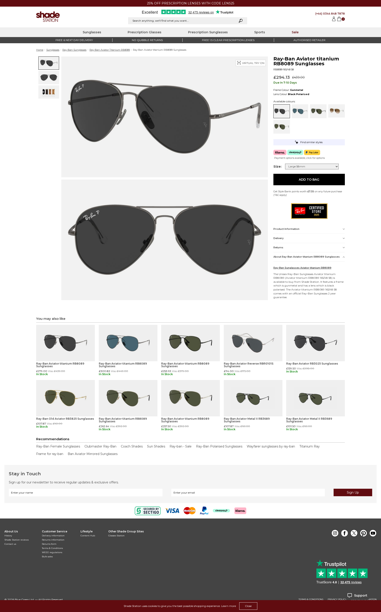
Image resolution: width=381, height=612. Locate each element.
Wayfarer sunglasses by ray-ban (271, 446)
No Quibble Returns (147, 40)
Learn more (228, 606)
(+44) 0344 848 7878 (330, 13)
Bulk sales (47, 556)
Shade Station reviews (16, 539)
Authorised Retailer (309, 40)
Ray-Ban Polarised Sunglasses (219, 446)
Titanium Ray (309, 446)
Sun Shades (156, 446)
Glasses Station (116, 535)
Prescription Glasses (144, 32)
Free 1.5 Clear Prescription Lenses (228, 40)
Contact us (10, 544)
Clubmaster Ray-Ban (100, 446)
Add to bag (309, 180)
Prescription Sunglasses (208, 32)
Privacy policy (337, 599)
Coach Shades (132, 446)
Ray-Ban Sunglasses (74, 49)
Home (39, 49)
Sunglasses (92, 32)
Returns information (53, 539)
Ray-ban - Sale (181, 446)
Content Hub (87, 535)
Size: (277, 166)
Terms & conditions (311, 599)
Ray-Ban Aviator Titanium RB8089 (110, 49)
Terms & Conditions (52, 548)
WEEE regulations (52, 552)
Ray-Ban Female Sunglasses (58, 446)
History (8, 535)
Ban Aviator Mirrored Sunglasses (93, 453)
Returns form (49, 544)
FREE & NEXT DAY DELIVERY (74, 40)
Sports (259, 32)
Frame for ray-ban (49, 453)
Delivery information (53, 535)
